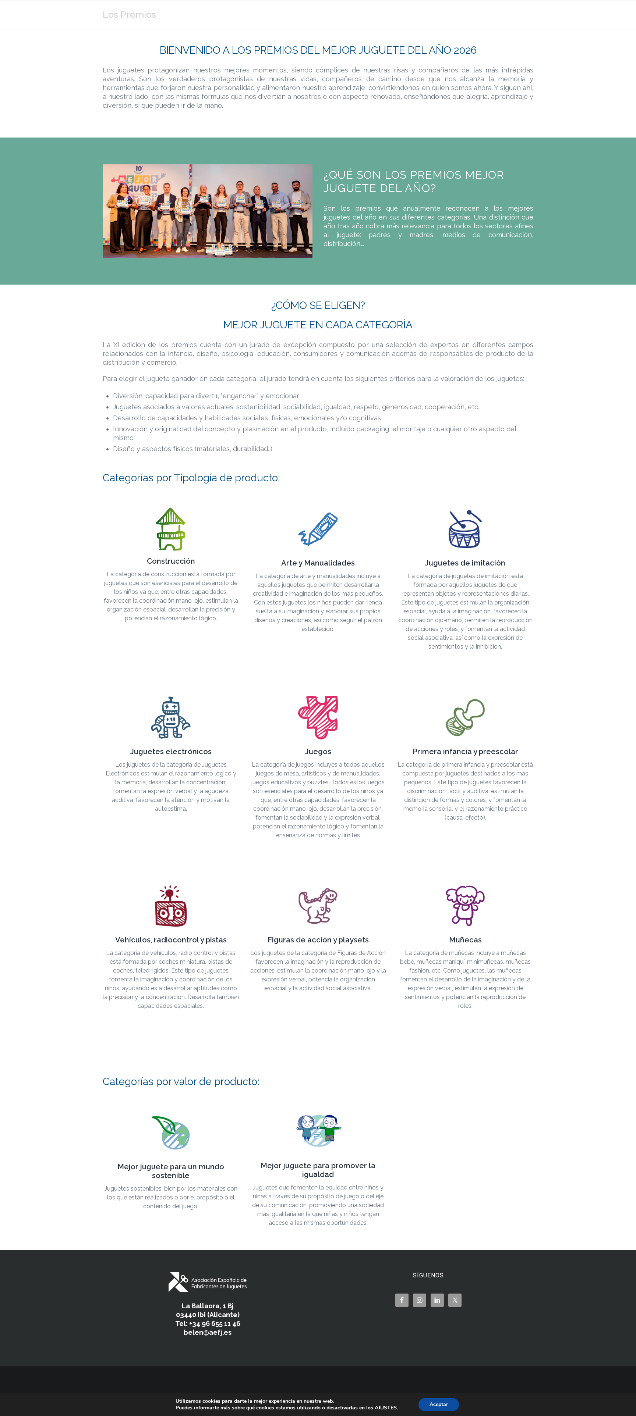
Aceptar (439, 1404)
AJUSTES (386, 1408)
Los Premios (129, 14)
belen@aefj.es (208, 1332)
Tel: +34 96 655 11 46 (207, 1323)
